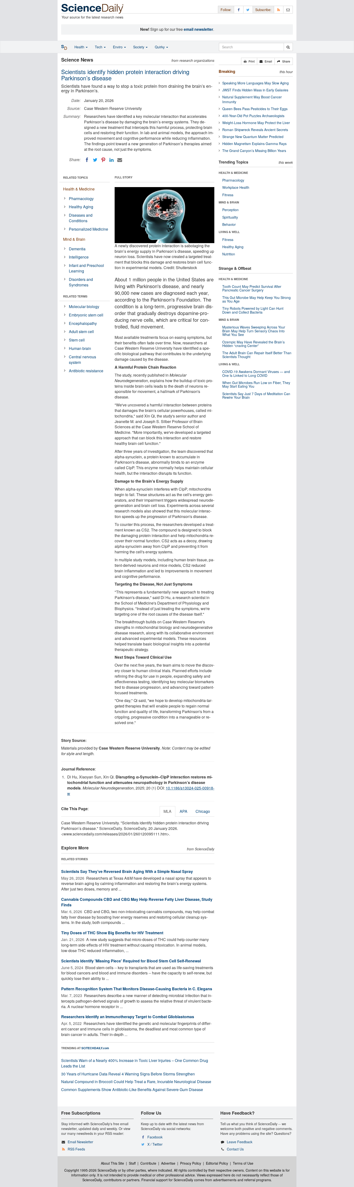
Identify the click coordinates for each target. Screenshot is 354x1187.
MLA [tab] (167, 811)
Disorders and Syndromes (81, 282)
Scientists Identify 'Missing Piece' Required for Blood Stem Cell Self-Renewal (131, 961)
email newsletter (198, 29)
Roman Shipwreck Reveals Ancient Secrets (255, 129)
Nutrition (228, 254)
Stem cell (77, 340)
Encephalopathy (83, 323)
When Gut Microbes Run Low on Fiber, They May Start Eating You (256, 384)
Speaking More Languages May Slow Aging (255, 83)
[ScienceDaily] (92, 8)
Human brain (80, 348)
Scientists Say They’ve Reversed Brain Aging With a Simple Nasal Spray (127, 871)
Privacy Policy (190, 1163)
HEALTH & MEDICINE (233, 172)
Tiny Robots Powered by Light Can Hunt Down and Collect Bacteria (252, 310)
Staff (132, 1163)
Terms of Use (243, 1163)
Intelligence (79, 257)
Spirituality (230, 217)
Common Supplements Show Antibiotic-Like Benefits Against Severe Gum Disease (132, 1089)
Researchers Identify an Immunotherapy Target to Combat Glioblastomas (127, 1016)
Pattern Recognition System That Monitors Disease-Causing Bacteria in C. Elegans (136, 988)
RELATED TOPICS (75, 177)
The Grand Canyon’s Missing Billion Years (254, 150)
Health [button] (79, 46)
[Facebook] (87, 160)
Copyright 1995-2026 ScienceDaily (90, 1170)
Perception (230, 209)
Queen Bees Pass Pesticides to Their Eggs (255, 108)
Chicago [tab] (203, 811)
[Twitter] (95, 160)
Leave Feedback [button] (239, 1141)
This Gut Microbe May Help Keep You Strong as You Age (256, 299)
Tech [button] (99, 46)
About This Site (112, 1163)
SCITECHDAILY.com (95, 1048)
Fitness (227, 194)
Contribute (148, 1163)
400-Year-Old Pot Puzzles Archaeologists (253, 115)
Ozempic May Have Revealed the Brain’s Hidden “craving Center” (253, 344)
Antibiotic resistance (86, 370)
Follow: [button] (226, 9)
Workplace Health (235, 187)
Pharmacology (81, 198)
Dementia (77, 249)
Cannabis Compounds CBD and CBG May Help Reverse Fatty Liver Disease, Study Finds (136, 902)
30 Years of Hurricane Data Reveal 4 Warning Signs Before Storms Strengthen (128, 1074)
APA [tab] (183, 811)
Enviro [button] (118, 46)
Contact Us (235, 1149)
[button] (249, 61)
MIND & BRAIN (229, 202)
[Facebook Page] (238, 9)
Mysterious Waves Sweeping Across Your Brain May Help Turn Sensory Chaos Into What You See (253, 331)
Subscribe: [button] (263, 9)
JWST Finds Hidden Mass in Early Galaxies (255, 90)
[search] (288, 47)
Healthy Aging (81, 206)
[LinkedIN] (111, 160)
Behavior (229, 224)
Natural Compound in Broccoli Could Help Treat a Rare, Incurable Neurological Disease (136, 1081)
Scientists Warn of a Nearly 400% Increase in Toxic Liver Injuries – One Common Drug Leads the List (134, 1063)
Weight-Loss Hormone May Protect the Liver (256, 122)
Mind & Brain (74, 239)
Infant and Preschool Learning (86, 268)
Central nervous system (82, 359)
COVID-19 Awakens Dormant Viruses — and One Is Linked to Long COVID (256, 373)
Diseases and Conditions (80, 217)
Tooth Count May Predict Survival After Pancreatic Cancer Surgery (251, 288)
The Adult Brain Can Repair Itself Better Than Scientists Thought (256, 354)
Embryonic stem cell (86, 315)
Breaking (227, 71)
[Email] (120, 160)
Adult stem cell (81, 331)
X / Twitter (155, 1144)
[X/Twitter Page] (248, 9)
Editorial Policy (217, 1163)
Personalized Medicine (88, 229)
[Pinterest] (103, 160)
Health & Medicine (79, 189)
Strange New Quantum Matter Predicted (252, 136)
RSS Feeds (76, 1149)
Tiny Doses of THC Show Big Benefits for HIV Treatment (112, 932)
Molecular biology (84, 306)
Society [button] (139, 46)
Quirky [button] (160, 46)
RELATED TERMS (75, 296)
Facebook (155, 1137)
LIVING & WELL (229, 232)
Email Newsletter (80, 1141)
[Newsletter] (288, 9)
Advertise (168, 1163)
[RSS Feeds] (278, 9)
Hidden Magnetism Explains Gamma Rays (254, 143)
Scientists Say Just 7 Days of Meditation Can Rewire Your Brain (256, 395)
